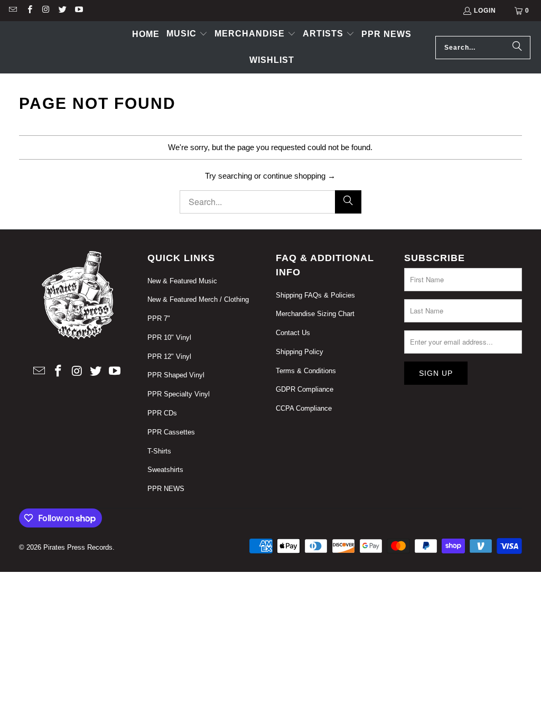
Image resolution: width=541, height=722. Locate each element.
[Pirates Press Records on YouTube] (78, 10)
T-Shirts (159, 451)
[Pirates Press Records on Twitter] (62, 10)
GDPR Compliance (304, 389)
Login (485, 10)
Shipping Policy (299, 352)
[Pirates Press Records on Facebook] (28, 10)
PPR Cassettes (171, 432)
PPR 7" (158, 318)
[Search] (517, 47)
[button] (187, 34)
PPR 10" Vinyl (169, 337)
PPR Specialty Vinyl (178, 394)
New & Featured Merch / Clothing (198, 299)
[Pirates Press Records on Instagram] (45, 10)
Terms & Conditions (306, 371)
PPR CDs (162, 413)
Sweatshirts (165, 470)
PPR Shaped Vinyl (175, 375)
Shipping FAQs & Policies (315, 295)
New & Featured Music (182, 281)
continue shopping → (299, 175)
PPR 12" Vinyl (169, 356)
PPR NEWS (165, 489)
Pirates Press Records (78, 547)
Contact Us (293, 333)
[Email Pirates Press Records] (12, 10)
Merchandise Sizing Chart (315, 314)
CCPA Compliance (304, 408)
